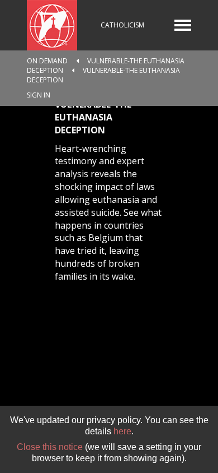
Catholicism (122, 25)
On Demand (47, 61)
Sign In (38, 95)
